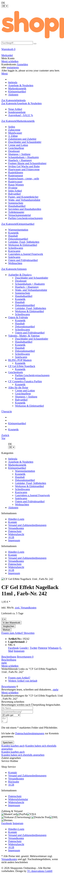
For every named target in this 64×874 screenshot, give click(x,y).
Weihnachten (15, 263)
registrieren (13, 67)
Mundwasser (15, 132)
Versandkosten (16, 528)
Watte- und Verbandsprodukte (24, 199)
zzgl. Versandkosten (25, 607)
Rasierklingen (15, 172)
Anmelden (22, 64)
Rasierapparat (15, 175)
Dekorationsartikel (18, 238)
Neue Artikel (15, 109)
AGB (11, 537)
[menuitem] (32, 51)
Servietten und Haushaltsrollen (24, 209)
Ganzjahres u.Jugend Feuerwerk (25, 254)
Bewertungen (25, 656)
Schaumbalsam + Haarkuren (23, 157)
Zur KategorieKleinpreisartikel (17, 223)
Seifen (11, 126)
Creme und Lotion (18, 145)
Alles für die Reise (18, 387)
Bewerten (29, 633)
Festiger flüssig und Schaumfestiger (27, 163)
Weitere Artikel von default (22, 680)
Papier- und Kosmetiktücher (23, 196)
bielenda (12, 458)
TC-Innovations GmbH (39, 871)
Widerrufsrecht (16, 534)
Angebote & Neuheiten (20, 461)
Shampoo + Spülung (19, 154)
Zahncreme (14, 129)
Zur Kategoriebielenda (13, 100)
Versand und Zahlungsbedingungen (27, 525)
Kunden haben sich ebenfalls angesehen (22, 754)
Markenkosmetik (17, 464)
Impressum (14, 540)
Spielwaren (14, 257)
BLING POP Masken (20, 360)
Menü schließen (9, 61)
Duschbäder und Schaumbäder (24, 142)
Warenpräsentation (18, 229)
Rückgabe (13, 781)
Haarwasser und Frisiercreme (24, 169)
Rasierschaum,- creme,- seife (23, 178)
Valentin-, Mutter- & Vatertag (24, 335)
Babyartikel (14, 193)
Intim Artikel (15, 190)
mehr (4, 662)
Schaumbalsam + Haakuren (30, 283)
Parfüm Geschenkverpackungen (25, 218)
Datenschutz (15, 531)
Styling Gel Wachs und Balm (24, 166)
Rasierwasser (15, 181)
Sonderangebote (17, 112)
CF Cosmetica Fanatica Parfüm (25, 381)
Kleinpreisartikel (17, 467)
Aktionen (13, 507)
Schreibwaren (15, 248)
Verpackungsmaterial (19, 215)
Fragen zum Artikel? (12, 633)
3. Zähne (13, 135)
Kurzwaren (14, 251)
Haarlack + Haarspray (20, 160)
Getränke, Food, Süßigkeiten (23, 241)
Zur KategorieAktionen (14, 269)
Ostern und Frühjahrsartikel (23, 260)
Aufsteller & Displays (20, 274)
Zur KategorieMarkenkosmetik (18, 121)
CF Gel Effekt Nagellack (21, 366)
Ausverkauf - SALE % (20, 115)
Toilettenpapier (16, 212)
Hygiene (12, 187)
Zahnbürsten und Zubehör (22, 138)
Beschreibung (8, 656)
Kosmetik (13, 232)
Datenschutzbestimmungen (29, 733)
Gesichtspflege (16, 148)
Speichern (8, 742)
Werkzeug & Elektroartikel (22, 244)
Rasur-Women (16, 184)
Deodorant (14, 151)
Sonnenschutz (15, 202)
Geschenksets (15, 372)
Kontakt (12, 522)
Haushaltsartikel (16, 206)
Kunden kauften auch (13, 745)
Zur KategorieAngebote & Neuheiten (21, 103)
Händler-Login (16, 519)
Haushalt (13, 235)
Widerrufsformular (18, 799)
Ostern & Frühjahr (18, 317)
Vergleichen (8, 626)
